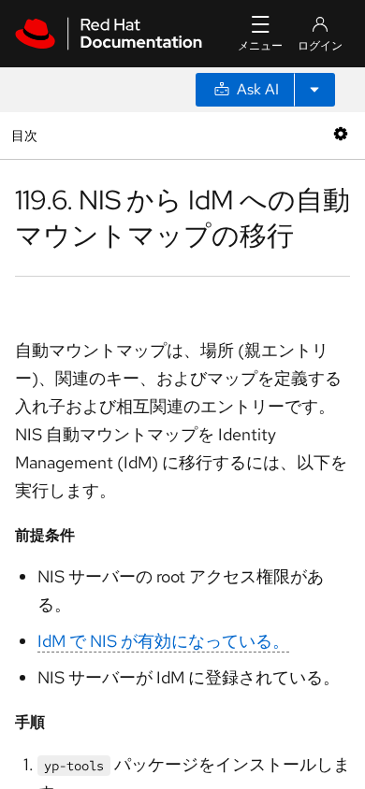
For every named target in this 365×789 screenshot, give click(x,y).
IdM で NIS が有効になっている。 (163, 641)
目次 (26, 135)
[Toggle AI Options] (314, 90)
